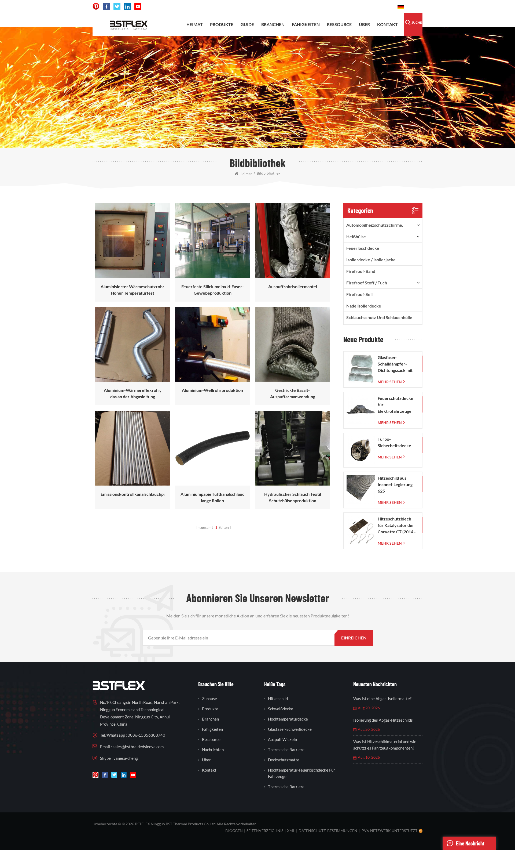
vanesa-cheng (125, 758)
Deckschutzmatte (283, 759)
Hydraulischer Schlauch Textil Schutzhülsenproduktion (292, 497)
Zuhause (209, 698)
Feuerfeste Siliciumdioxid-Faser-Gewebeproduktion (212, 289)
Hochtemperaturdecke (288, 719)
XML (291, 830)
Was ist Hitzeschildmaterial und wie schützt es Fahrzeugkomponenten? (384, 744)
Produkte (221, 24)
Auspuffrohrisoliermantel (292, 286)
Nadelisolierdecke (363, 305)
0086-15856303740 (370, 6)
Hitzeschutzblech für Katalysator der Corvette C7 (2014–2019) (397, 525)
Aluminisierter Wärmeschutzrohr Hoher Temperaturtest (132, 289)
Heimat (194, 24)
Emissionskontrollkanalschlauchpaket (132, 494)
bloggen (234, 830)
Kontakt (387, 24)
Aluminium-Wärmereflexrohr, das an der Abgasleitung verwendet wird (132, 394)
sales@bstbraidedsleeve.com (313, 6)
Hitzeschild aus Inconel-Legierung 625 (395, 484)
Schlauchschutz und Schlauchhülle (379, 317)
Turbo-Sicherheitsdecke (394, 442)
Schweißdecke (280, 708)
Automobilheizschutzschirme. (374, 224)
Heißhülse (356, 236)
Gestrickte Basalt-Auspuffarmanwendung (292, 393)
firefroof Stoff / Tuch (366, 282)
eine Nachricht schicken (470, 845)
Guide (247, 24)
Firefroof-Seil (359, 294)
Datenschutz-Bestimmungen (328, 830)
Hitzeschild (278, 698)
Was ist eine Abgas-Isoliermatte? (382, 698)
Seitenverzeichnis (265, 830)
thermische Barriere (286, 749)
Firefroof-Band (360, 271)
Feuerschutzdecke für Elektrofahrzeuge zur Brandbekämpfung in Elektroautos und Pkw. (397, 405)
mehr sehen (390, 381)
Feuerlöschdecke (362, 248)
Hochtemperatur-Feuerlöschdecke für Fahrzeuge (301, 773)
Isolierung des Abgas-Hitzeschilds (383, 720)
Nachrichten (213, 749)
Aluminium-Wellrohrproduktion (212, 390)
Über (364, 24)
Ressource (339, 24)
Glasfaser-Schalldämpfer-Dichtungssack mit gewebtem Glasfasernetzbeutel (397, 364)
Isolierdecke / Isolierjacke (371, 259)
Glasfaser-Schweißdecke (290, 729)
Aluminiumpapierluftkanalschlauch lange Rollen (212, 497)
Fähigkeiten (306, 24)
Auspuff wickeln (282, 739)
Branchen (273, 24)
